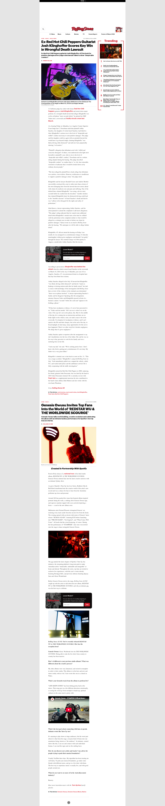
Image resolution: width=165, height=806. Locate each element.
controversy (61, 392)
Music (59, 34)
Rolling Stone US (58, 388)
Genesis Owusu (62, 791)
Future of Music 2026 (108, 34)
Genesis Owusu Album (75, 791)
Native (84, 791)
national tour (69, 473)
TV (83, 34)
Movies (76, 34)
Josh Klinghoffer (66, 111)
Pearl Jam (52, 378)
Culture (67, 34)
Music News (53, 38)
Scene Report (93, 34)
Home (42, 38)
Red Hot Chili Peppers (61, 394)
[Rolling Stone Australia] (83, 30)
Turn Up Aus (76, 785)
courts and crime (71, 392)
